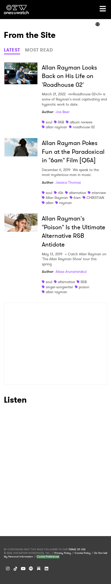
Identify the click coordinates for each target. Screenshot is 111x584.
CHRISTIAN (95, 197)
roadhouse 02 (84, 127)
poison (84, 287)
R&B (61, 122)
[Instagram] (8, 568)
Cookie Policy (83, 553)
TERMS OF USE (76, 549)
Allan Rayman (57, 197)
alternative (77, 192)
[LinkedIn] (46, 568)
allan (49, 202)
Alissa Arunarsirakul (71, 271)
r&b (60, 192)
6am (77, 197)
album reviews (81, 122)
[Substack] (39, 568)
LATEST (12, 50)
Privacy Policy (62, 553)
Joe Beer (62, 111)
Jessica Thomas (68, 182)
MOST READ (39, 50)
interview (99, 192)
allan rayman (56, 127)
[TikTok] (15, 568)
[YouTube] (23, 568)
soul (49, 122)
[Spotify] (31, 568)
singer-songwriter (59, 287)
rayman (65, 202)
